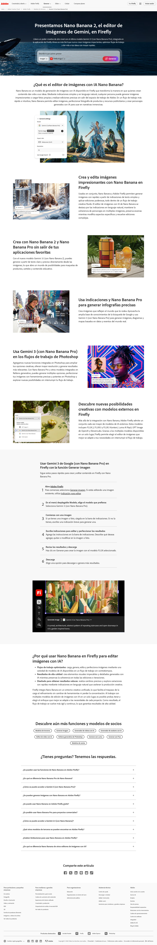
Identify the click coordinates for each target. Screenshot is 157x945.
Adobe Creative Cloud (14, 9)
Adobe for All (134, 923)
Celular (67, 4)
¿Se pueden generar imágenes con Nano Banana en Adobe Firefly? (51, 795)
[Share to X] (70, 872)
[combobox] (58, 59)
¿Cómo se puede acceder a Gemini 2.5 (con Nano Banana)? (48, 821)
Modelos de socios (78, 743)
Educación (70, 892)
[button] (140, 4)
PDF (5, 906)
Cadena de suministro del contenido (45, 897)
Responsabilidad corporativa (138, 907)
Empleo (132, 898)
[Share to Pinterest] (81, 872)
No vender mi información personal (134, 941)
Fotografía (6, 897)
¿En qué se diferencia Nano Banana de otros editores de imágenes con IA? (55, 846)
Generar (46, 4)
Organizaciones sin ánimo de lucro (76, 895)
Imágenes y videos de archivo (12, 915)
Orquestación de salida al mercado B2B (46, 906)
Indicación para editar (71, 493)
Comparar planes (79, 4)
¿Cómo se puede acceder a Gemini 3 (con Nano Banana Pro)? (49, 787)
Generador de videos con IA (84, 731)
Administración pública (73, 898)
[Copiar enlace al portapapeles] (91, 872)
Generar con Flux (115, 737)
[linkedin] (41, 941)
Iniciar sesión (149, 4)
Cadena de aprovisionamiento (138, 913)
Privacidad (91, 941)
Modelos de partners (40, 9)
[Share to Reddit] (86, 872)
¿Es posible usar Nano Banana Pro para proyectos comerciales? (50, 812)
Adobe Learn (102, 901)
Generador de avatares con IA (111, 731)
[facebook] (28, 941)
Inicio (2, 9)
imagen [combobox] (42, 59)
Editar (57, 4)
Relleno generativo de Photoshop (70, 737)
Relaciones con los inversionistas (139, 910)
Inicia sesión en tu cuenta (137, 892)
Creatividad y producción (42, 903)
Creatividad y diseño (18, 4)
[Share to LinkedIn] (76, 872)
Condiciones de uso (100, 941)
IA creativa (7, 894)
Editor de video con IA (44, 737)
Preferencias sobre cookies (115, 941)
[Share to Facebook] (65, 872)
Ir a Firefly (132, 4)
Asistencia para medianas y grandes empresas (111, 904)
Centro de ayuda (103, 892)
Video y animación (9, 903)
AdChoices (150, 941)
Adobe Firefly (35, 4)
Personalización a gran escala (43, 894)
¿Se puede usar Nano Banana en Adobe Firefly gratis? (46, 804)
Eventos (132, 901)
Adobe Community (104, 898)
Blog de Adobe (134, 926)
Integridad (133, 920)
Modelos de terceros (42, 731)
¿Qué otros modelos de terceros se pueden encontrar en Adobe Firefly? (53, 829)
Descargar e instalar (104, 895)
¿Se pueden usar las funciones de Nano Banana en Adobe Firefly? (51, 770)
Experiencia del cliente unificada (44, 900)
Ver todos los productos (10, 919)
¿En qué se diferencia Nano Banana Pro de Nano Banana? (48, 778)
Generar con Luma (95, 737)
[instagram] (32, 941)
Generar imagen (77, 490)
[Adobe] (4, 3)
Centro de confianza (135, 916)
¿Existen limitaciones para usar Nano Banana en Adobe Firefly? (50, 838)
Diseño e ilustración (9, 900)
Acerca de (133, 895)
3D (4, 909)
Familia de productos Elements (12, 912)
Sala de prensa (134, 904)
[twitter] (37, 941)
